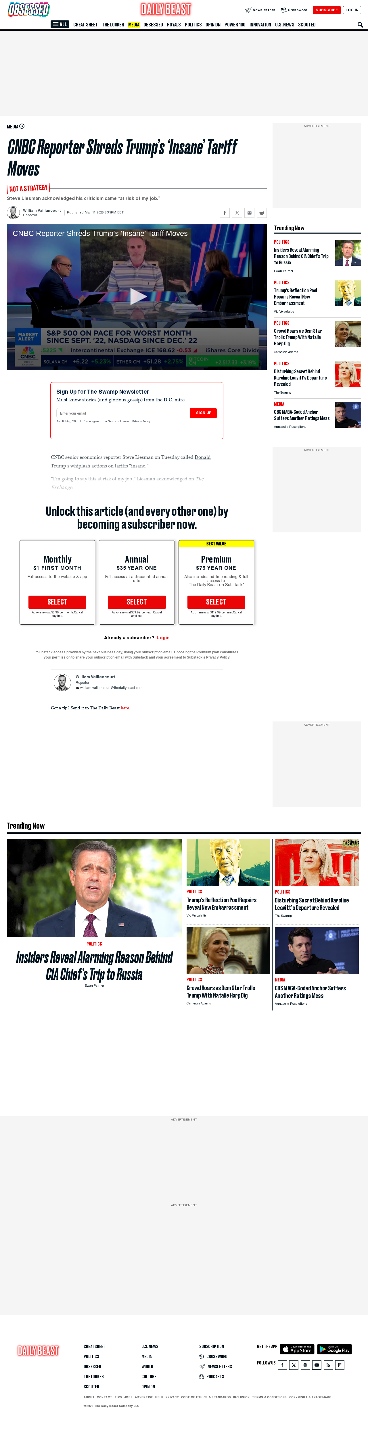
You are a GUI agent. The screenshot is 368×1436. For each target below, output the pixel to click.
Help (159, 1397)
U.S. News (284, 24)
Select (57, 602)
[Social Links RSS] (328, 1366)
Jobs (128, 1397)
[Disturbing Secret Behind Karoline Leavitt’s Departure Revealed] (348, 385)
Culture (148, 1377)
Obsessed (153, 24)
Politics (193, 24)
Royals (174, 24)
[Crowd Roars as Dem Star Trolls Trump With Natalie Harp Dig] (348, 345)
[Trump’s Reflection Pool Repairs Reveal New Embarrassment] (348, 304)
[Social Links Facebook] (282, 1366)
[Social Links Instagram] (305, 1366)
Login (163, 637)
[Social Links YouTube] (316, 1366)
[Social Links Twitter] (293, 1366)
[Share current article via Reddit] (262, 213)
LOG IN (352, 10)
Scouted (307, 24)
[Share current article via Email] (249, 213)
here (125, 707)
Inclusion (241, 1397)
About (89, 1397)
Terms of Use (117, 421)
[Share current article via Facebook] (225, 213)
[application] (137, 297)
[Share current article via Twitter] (237, 213)
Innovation (260, 24)
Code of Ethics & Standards (206, 1397)
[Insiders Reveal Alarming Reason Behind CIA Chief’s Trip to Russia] (348, 264)
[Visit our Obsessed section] (47, 10)
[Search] (360, 25)
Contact (104, 1397)
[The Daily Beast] (166, 10)
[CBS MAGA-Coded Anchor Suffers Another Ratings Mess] (348, 426)
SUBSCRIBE (327, 10)
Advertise (144, 1397)
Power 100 (235, 24)
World (147, 1366)
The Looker (113, 24)
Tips (118, 1397)
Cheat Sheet (85, 24)
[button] (137, 296)
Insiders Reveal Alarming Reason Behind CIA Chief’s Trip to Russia (94, 965)
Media (133, 24)
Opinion (213, 24)
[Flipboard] (339, 1366)
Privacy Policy (141, 421)
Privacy (172, 1397)
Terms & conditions (269, 1397)
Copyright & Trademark (310, 1397)
